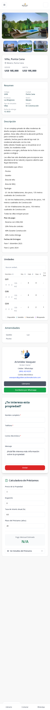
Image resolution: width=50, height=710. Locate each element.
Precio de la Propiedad (14, 486)
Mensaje (8, 446)
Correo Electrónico (13, 436)
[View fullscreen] (43, 34)
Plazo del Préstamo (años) (15, 520)
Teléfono (9, 425)
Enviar (25, 468)
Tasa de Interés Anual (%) (15, 509)
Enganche (9, 498)
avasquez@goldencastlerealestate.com (25, 377)
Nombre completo (13, 415)
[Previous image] (6, 25)
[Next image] (43, 25)
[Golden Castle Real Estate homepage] (25, 5)
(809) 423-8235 (25, 371)
